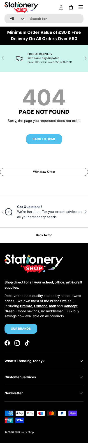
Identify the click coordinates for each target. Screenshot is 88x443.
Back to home (44, 139)
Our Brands (21, 328)
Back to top (44, 235)
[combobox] (44, 18)
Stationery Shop (24, 432)
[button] (71, 7)
